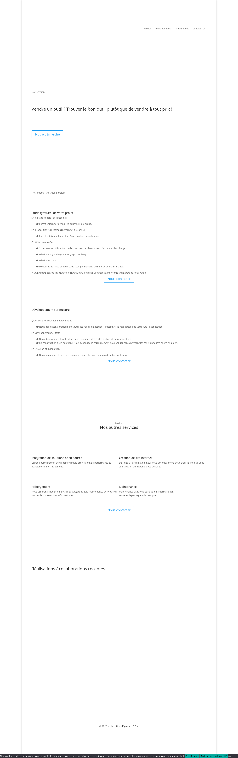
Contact (197, 28)
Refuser (194, 756)
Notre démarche (47, 134)
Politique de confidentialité (214, 756)
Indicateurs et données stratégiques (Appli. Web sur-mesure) (91, 574)
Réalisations (182, 28)
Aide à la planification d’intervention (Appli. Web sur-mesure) (91, 624)
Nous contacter (119, 278)
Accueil (147, 28)
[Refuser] (229, 756)
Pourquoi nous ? (163, 28)
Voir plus (41, 593)
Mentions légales (120, 726)
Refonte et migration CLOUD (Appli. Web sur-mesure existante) (94, 599)
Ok (187, 756)
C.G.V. (135, 726)
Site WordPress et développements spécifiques (78, 649)
